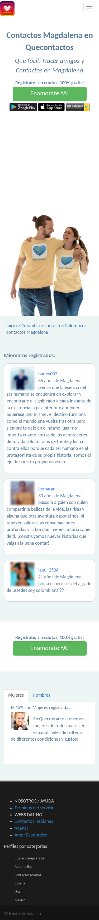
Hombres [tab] (41, 695)
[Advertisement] (49, 163)
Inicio (11, 325)
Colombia (30, 325)
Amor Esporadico (31, 835)
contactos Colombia (63, 325)
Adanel (21, 828)
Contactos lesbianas (34, 821)
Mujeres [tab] (16, 695)
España (20, 883)
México (20, 900)
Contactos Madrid (28, 875)
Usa (17, 892)
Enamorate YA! (49, 94)
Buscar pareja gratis (29, 858)
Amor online (23, 867)
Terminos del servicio (35, 808)
